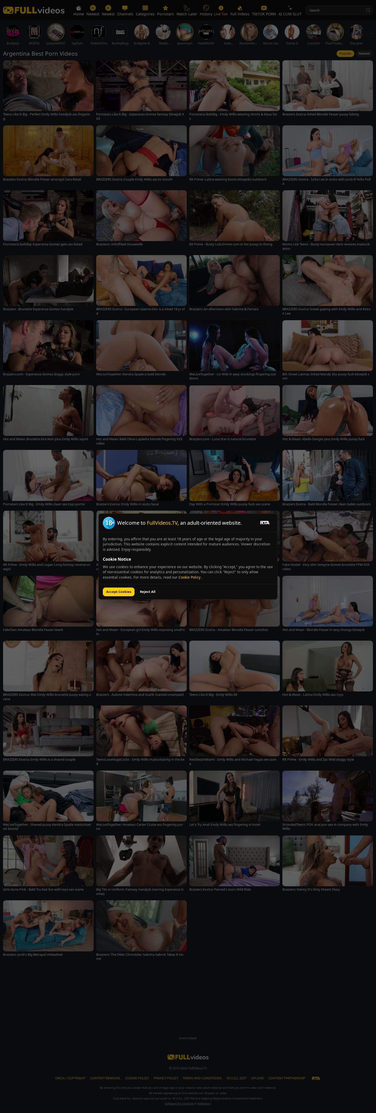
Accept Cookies (118, 591)
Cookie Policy (190, 577)
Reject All (148, 591)
